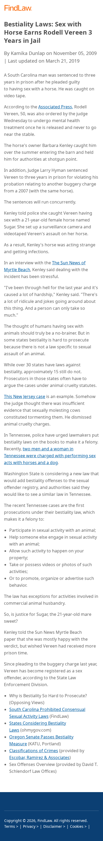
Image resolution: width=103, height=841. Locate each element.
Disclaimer (52, 826)
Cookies (76, 826)
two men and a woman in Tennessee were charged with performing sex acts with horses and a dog (50, 455)
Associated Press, (55, 107)
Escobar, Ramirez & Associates (39, 757)
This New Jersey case (24, 396)
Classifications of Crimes (33, 751)
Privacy (29, 826)
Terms (9, 826)
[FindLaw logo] (20, 8)
